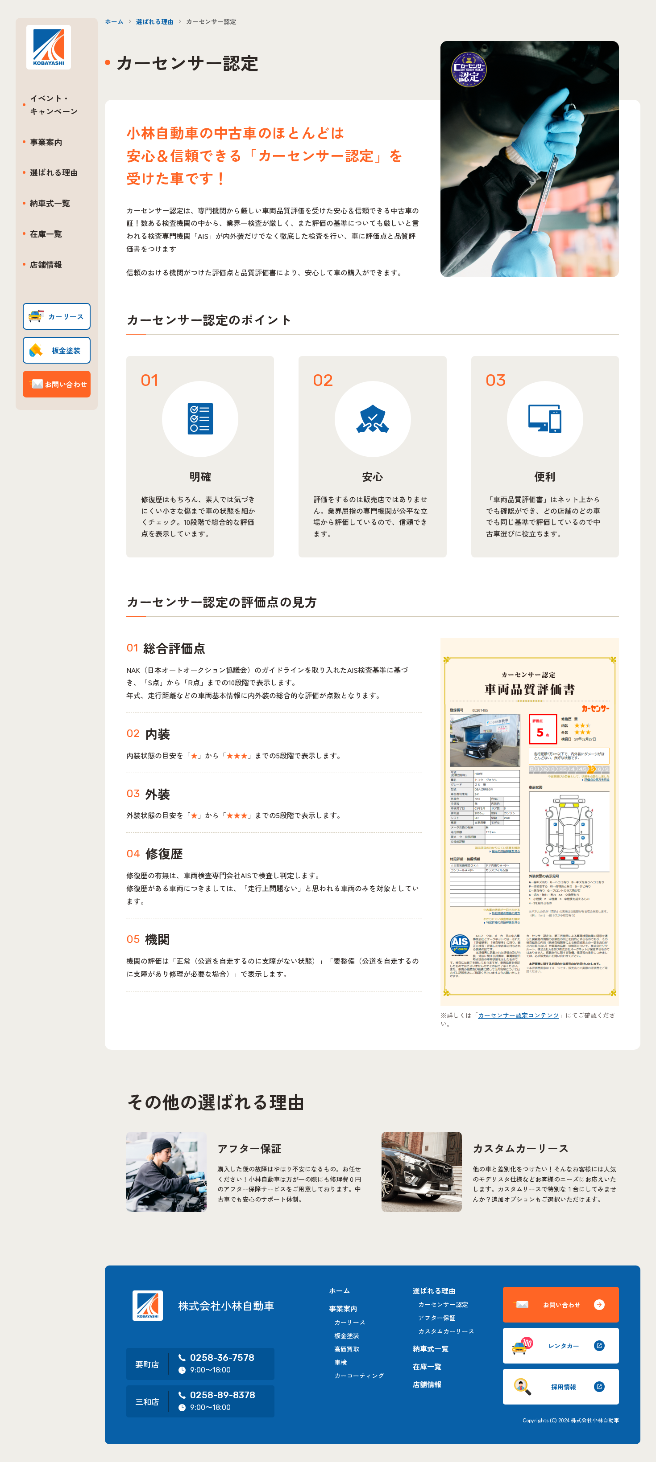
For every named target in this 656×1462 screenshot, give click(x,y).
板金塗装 (346, 1335)
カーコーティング (359, 1375)
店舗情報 (46, 264)
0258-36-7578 (222, 1357)
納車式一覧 (50, 203)
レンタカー (563, 1345)
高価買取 (346, 1348)
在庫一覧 (46, 233)
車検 (340, 1362)
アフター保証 (437, 1317)
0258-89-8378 (222, 1395)
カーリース (349, 1322)
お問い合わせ (562, 1304)
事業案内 (46, 141)
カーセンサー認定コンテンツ (518, 1015)
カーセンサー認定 (443, 1304)
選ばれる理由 (54, 172)
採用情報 (563, 1386)
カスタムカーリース (446, 1331)
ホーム (114, 21)
